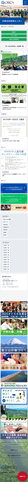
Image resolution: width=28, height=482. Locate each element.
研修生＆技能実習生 (14, 39)
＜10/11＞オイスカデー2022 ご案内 (11, 141)
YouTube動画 (8, 219)
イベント (6, 222)
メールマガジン (14, 444)
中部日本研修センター (12, 21)
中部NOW (7, 227)
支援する (22, 476)
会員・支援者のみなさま (14, 455)
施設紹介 (14, 32)
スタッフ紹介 (14, 35)
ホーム (4, 26)
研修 (5, 232)
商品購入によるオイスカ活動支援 (10, 74)
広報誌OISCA (14, 450)
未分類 (6, 229)
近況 (5, 235)
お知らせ (6, 224)
